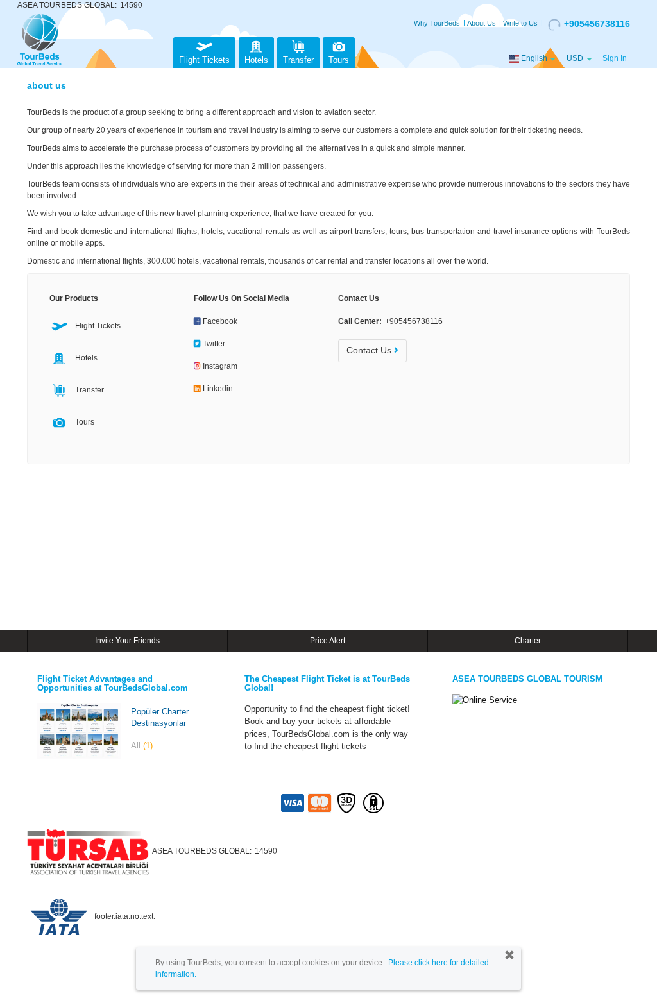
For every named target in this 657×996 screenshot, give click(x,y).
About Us (481, 23)
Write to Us (520, 23)
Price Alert (327, 640)
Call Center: (390, 321)
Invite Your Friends (127, 640)
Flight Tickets (204, 60)
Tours (338, 60)
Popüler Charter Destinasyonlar (160, 718)
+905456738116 (597, 24)
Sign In (614, 58)
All (142, 745)
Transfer (298, 60)
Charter (528, 640)
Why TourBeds (437, 23)
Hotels (256, 60)
